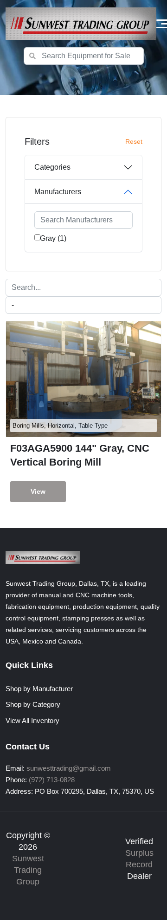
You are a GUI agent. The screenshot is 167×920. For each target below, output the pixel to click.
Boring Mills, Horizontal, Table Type (60, 425)
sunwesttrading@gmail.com (68, 768)
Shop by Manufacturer (39, 689)
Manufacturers (57, 192)
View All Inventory (32, 720)
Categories (52, 167)
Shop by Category (33, 704)
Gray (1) (53, 238)
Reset (133, 141)
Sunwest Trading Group (28, 870)
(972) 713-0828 (52, 780)
